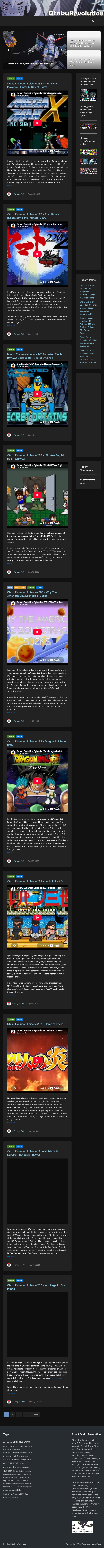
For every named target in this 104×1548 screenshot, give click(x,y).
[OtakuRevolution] (52, 8)
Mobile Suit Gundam (11, 1487)
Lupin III (11, 1480)
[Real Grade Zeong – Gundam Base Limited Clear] (35, 50)
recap (17, 1494)
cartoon (19, 1452)
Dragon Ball (9, 1459)
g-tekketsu (25, 1467)
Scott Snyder (8, 1498)
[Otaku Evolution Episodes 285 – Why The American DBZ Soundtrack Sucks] (84, 40)
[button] (54, 34)
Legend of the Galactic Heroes (14, 1477)
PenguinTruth (87, 1446)
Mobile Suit (27, 1484)
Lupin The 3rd (20, 1481)
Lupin (5, 1480)
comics (10, 1456)
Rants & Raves (20, 587)
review (24, 1493)
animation (7, 1442)
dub (18, 1460)
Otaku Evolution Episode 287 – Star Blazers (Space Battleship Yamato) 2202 (88, 308)
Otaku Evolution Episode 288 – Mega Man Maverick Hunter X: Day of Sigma (87, 291)
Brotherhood (9, 1452)
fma (29, 1459)
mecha (13, 1484)
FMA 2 (11, 1463)
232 (27, 1414)
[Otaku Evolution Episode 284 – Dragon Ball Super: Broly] (84, 59)
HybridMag (95, 1544)
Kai (30, 1474)
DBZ (15, 1455)
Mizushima (19, 1484)
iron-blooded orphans (9, 1474)
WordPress (81, 1544)
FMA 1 (5, 1463)
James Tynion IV (22, 1474)
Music (10, 587)
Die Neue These (23, 1456)
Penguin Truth (19, 194)
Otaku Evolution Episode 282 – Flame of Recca (35, 1024)
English (23, 1460)
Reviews (11, 79)
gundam (7, 1470)
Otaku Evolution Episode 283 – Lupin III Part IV (35, 881)
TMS (14, 1498)
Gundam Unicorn (19, 1471)
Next (36, 1414)
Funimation (18, 1467)
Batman (6, 1449)
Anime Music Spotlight (22, 1446)
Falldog (82, 1443)
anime (18, 1441)
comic (25, 1453)
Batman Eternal (15, 1449)
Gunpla (28, 1471)
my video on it (57, 1378)
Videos (19, 79)
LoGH (27, 1477)
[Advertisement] (88, 228)
